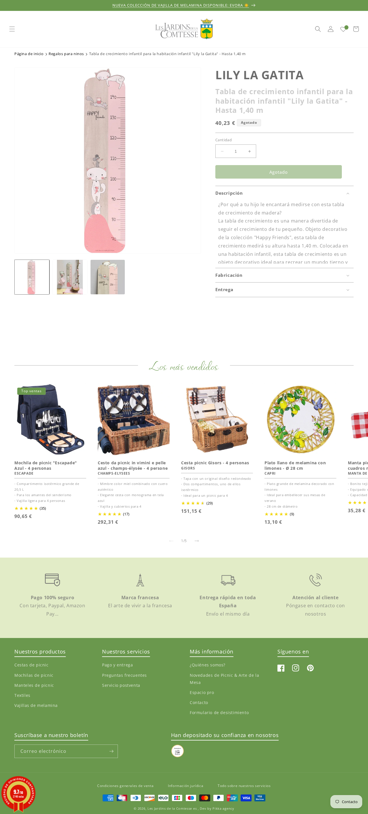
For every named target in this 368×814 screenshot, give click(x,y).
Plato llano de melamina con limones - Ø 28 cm (295, 465)
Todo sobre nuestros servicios (244, 785)
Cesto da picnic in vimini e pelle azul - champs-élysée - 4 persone (133, 465)
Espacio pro (202, 692)
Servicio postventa (121, 685)
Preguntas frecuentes (124, 675)
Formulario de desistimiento (219, 712)
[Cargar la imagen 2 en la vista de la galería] (69, 277)
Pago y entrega (117, 665)
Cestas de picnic (31, 665)
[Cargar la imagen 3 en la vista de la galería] (107, 277)
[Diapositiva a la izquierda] (171, 541)
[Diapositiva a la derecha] (196, 541)
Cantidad (223, 139)
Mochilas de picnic (33, 675)
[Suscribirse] (111, 751)
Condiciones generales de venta (125, 785)
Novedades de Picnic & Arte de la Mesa (224, 678)
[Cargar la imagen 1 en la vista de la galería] (31, 277)
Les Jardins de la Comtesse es (172, 808)
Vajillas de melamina (36, 705)
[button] (12, 29)
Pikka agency (223, 808)
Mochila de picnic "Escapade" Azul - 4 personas (45, 465)
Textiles (22, 695)
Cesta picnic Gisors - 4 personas (215, 462)
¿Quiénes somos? (207, 665)
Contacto (199, 702)
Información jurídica (185, 785)
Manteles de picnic (34, 685)
